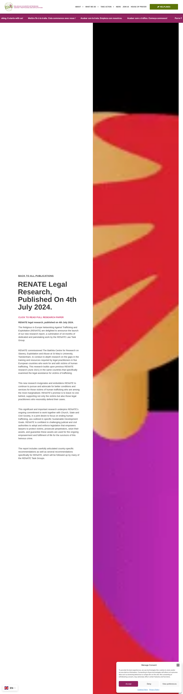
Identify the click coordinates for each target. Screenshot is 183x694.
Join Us (126, 7)
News (118, 7)
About (78, 7)
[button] (178, 665)
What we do (90, 7)
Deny (149, 684)
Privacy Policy (154, 690)
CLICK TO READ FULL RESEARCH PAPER (41, 317)
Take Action (106, 7)
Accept (128, 684)
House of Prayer (138, 7)
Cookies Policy (143, 690)
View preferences (169, 684)
